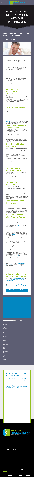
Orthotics (4, 343)
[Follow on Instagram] (6, 471)
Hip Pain (4, 337)
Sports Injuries (5, 351)
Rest (4, 348)
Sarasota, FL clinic (11, 263)
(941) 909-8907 (28, 475)
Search (15, 320)
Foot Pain (5, 333)
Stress (4, 352)
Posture (4, 347)
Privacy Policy (20, 475)
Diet (4, 331)
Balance (4, 325)
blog (4, 327)
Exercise (4, 332)
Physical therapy (9, 121)
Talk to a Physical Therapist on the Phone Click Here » (17, 290)
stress (21, 186)
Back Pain (5, 324)
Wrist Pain (5, 359)
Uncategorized (5, 356)
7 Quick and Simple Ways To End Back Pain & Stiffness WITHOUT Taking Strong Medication (17, 279)
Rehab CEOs (10, 475)
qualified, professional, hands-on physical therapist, (16, 247)
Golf (4, 335)
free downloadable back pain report (19, 278)
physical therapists (15, 255)
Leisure (4, 340)
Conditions (5, 329)
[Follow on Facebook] (4, 471)
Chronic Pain (5, 328)
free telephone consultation (23, 269)
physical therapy (19, 225)
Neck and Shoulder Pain (7, 341)
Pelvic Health (5, 344)
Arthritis (4, 323)
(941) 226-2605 (10, 447)
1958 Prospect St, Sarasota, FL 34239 (15, 442)
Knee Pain (5, 339)
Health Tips (5, 336)
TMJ (4, 355)
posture (25, 109)
